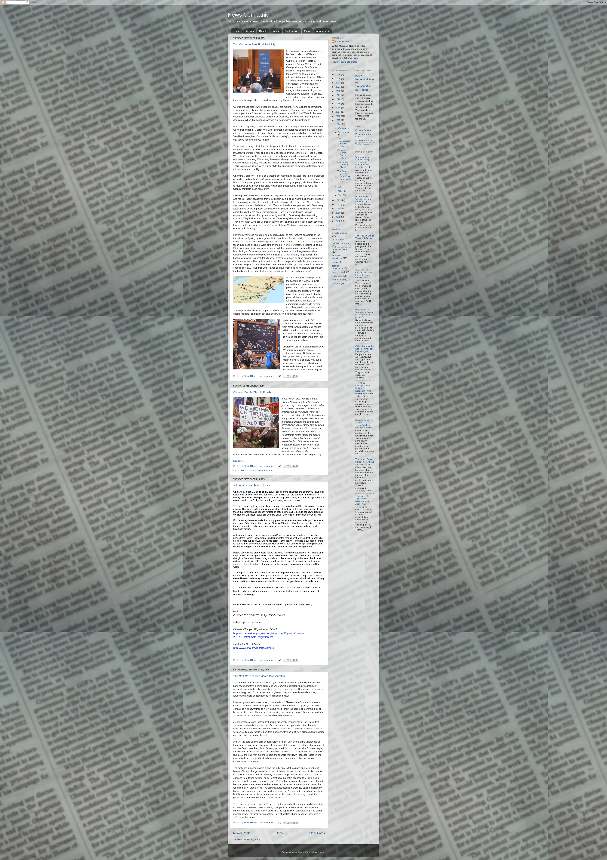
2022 (338, 91)
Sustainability (292, 31)
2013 (338, 200)
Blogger (321, 852)
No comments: (267, 376)
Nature (276, 31)
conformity (290, 238)
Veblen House (362, 144)
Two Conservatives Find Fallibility (254, 44)
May (340, 191)
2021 (338, 95)
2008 (338, 221)
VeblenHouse (323, 31)
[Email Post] (279, 376)
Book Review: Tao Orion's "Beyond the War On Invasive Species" (364, 200)
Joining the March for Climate (251, 485)
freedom (336, 283)
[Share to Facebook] (293, 376)
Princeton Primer (363, 140)
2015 (338, 120)
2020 (338, 99)
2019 (338, 103)
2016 (338, 116)
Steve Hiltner (342, 41)
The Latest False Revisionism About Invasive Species (364, 462)
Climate (263, 31)
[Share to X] (290, 376)
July (340, 187)
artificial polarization (337, 267)
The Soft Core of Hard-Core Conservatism (259, 676)
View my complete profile (344, 62)
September (343, 132)
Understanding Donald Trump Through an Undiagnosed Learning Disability (364, 162)
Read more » (239, 461)
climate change (248, 470)
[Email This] (284, 376)
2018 (338, 108)
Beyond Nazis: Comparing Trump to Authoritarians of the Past (364, 313)
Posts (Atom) (253, 839)
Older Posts (317, 833)
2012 (338, 204)
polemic (263, 156)
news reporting (339, 249)
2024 (338, 83)
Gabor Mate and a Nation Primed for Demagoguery (364, 349)
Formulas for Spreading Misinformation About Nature (362, 500)
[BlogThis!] (287, 376)
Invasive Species (340, 243)
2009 (338, 217)
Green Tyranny (291, 254)
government (338, 239)
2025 (338, 78)
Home (237, 31)
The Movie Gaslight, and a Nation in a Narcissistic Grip (363, 387)
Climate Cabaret (363, 130)
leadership (337, 276)
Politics (335, 262)
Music (307, 31)
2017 (338, 112)
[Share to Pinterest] (296, 376)
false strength (339, 272)
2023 (338, 87)
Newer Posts (242, 833)
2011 (338, 208)
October (342, 128)
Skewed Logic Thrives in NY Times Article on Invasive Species (363, 424)
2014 (338, 124)
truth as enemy (339, 280)
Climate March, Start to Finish (252, 392)
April (340, 195)
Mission (250, 31)
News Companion (250, 14)
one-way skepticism (337, 257)
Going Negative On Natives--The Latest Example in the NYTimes (364, 274)
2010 (338, 213)
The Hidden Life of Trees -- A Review (364, 237)
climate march (265, 470)
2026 (338, 74)
